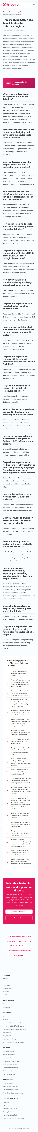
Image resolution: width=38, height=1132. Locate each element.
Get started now (19, 912)
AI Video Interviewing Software (13, 1042)
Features (6, 991)
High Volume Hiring (9, 1039)
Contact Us (6, 1105)
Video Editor (11, 941)
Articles (5, 1019)
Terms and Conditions (10, 1108)
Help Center (7, 1032)
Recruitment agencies (10, 1086)
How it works (7, 982)
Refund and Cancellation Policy (13, 1118)
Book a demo (19, 918)
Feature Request (8, 1004)
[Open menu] (34, 5)
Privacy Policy (7, 1112)
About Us (6, 1102)
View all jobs (18, 955)
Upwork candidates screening (13, 1093)
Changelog (6, 1007)
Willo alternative (8, 1051)
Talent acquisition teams (11, 1090)
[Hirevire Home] (10, 4)
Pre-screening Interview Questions (14, 1029)
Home (5, 12)
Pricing (5, 978)
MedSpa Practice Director (19, 946)
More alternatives (9, 1074)
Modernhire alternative (11, 1068)
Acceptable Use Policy (10, 1115)
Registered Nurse (25, 941)
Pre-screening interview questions (20, 12)
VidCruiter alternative (10, 1071)
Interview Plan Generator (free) (13, 1023)
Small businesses (8, 1083)
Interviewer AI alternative (11, 1061)
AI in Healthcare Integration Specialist (19, 937)
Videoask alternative (10, 1064)
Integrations (7, 988)
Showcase (6, 985)
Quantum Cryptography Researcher (19, 950)
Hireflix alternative (9, 1055)
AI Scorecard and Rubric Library (14, 1026)
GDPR (5, 995)
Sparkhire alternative (10, 1058)
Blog (4, 1016)
